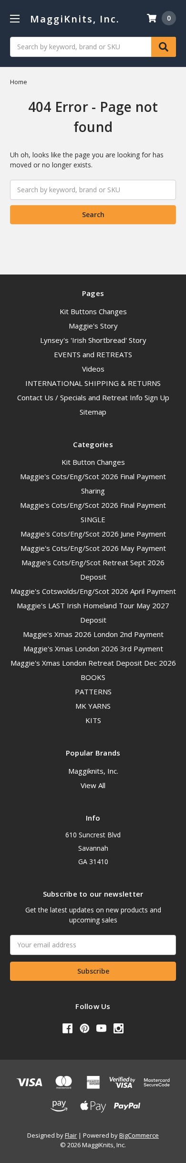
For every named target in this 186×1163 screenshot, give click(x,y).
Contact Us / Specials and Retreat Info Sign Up (93, 397)
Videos (93, 368)
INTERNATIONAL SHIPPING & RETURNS (93, 383)
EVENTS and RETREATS (93, 354)
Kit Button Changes (93, 462)
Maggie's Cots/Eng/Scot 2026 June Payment (93, 533)
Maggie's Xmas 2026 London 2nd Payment (93, 634)
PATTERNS (93, 691)
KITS (93, 720)
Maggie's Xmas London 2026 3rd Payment (93, 648)
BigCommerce (139, 1135)
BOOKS (93, 677)
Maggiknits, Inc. (93, 771)
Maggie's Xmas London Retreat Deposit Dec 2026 (93, 663)
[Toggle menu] (14, 18)
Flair (71, 1135)
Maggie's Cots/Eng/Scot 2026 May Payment (93, 548)
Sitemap (93, 412)
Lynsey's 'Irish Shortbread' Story (93, 340)
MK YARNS (93, 706)
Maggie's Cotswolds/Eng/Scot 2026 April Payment (93, 591)
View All (93, 785)
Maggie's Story (93, 325)
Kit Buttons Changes (93, 311)
